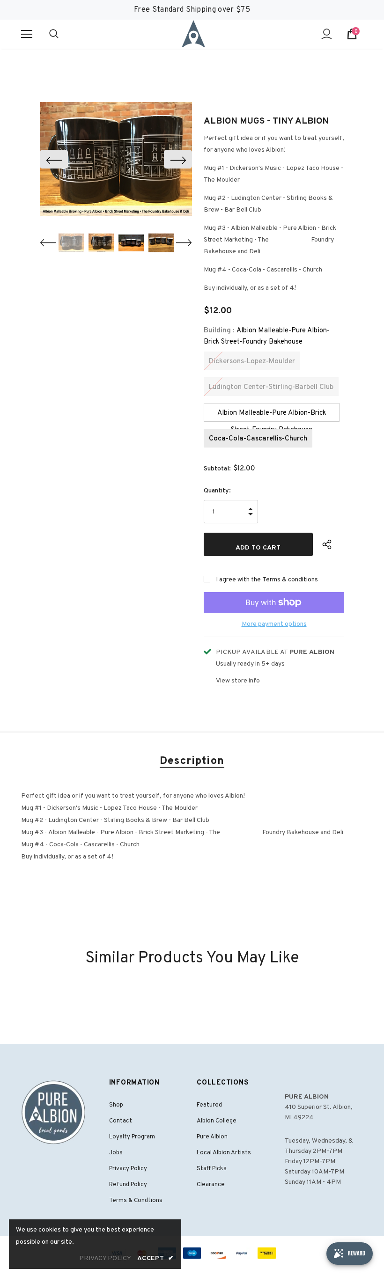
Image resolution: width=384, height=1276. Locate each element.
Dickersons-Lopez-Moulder (252, 361)
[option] (116, 159)
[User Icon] (326, 34)
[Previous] (54, 159)
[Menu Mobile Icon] (26, 34)
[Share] (333, 544)
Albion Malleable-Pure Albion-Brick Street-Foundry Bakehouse (271, 415)
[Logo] (193, 33)
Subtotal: (217, 469)
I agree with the (238, 580)
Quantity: (217, 491)
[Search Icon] (63, 34)
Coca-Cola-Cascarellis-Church (258, 438)
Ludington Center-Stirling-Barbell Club (271, 387)
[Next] (178, 159)
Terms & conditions (290, 580)
